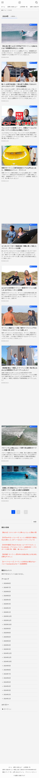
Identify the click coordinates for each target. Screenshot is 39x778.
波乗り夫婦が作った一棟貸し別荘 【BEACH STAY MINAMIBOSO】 (19, 769)
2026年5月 (7, 595)
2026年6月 (7, 591)
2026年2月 (7, 608)
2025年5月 (7, 641)
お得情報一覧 (27, 767)
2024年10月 (8, 661)
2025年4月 (7, 645)
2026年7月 (7, 587)
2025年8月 (7, 632)
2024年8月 (7, 670)
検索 (34, 522)
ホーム (10, 767)
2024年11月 (7, 657)
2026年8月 (7, 583)
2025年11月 (7, 620)
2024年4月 (7, 686)
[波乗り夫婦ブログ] (19, 2)
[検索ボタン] (36, 2)
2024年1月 (7, 698)
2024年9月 (7, 666)
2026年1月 (7, 612)
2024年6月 (7, 678)
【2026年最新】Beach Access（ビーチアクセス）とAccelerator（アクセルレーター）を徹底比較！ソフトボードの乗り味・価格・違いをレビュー (19, 547)
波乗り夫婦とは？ (17, 767)
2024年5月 (7, 682)
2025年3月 (7, 649)
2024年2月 (7, 694)
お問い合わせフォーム (18, 772)
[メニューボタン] (2, 2)
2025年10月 (8, 624)
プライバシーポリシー (31, 772)
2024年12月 (8, 653)
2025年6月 (7, 637)
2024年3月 (7, 690)
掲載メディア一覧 (6, 772)
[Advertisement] (19, 203)
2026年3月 (7, 604)
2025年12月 (8, 616)
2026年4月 (7, 600)
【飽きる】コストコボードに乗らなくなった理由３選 (19, 532)
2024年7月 (7, 674)
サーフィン (7, 709)
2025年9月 (7, 628)
